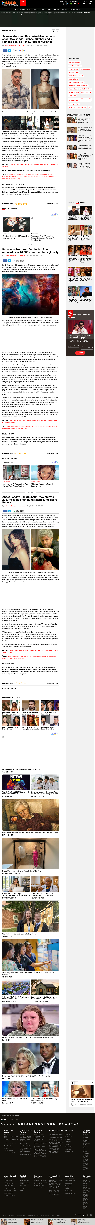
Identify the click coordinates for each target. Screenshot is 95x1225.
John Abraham (68, 1146)
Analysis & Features (85, 1138)
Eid (12, 174)
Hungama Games (69, 1187)
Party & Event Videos (39, 1185)
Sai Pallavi (14, 428)
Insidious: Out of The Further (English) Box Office (56, 1143)
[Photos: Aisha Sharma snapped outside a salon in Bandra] (30, 123)
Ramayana (53, 426)
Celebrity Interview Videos (40, 1182)
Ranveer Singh (68, 1136)
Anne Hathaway (86, 92)
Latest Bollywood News (76, 76)
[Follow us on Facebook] (67, 3)
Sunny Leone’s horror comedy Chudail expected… (30, 728)
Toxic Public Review (39, 1134)
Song (18, 178)
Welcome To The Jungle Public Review (40, 1144)
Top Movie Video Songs (40, 1180)
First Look (22, 1187)
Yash (25, 428)
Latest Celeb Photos (25, 1182)
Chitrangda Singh (74, 104)
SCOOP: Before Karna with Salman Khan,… (49, 713)
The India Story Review (25, 1154)
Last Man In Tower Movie (10, 1143)
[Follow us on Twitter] (75, 3)
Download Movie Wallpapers (85, 1207)
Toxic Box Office (86, 69)
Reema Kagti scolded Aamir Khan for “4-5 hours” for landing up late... (85, 238)
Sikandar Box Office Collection (22, 170)
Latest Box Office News (9, 1183)
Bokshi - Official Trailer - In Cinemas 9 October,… (55, 1189)
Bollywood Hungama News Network (15, 45)
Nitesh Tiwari (33, 426)
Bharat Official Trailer (70, 1193)
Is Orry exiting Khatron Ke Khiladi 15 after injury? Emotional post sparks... (85, 218)
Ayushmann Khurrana (70, 1148)
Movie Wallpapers (24, 1188)
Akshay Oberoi (73, 89)
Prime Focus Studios (44, 426)
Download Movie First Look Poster (86, 1195)
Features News (73, 79)
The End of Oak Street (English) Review (25, 1141)
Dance (9, 174)
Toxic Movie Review (74, 62)
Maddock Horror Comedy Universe (42, 656)
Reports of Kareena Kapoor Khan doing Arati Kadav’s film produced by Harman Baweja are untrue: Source (85, 148)
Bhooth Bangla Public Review (39, 1147)
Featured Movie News (9, 1182)
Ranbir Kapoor (6, 428)
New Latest (38, 1177)
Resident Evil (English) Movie (11, 1152)
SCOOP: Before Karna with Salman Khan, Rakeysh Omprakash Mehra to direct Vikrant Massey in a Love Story (85, 138)
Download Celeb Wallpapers (85, 1184)
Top (69, 1130)
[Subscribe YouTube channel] (78, 4)
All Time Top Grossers (86, 1141)
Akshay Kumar (68, 1133)
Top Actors (85, 1151)
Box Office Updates (8, 1185)
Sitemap (67, 1188)
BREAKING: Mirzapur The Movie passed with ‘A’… (10, 713)
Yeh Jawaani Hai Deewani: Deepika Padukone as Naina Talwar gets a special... (73, 258)
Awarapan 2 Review (24, 1143)
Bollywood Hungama (6, 12)
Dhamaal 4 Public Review (40, 1142)
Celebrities (13, 1119)
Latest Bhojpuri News (70, 1180)
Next (56, 123)
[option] (82, 1095)
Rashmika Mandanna (34, 176)
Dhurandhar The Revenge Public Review (40, 1150)
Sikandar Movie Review (42, 170)
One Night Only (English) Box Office (56, 1135)
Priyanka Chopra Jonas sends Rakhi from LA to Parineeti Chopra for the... (73, 279)
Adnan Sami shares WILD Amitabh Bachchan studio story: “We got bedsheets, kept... (86, 259)
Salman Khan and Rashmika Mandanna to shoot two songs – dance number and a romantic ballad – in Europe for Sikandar (48, 12)
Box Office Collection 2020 (85, 1168)
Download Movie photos (86, 1188)
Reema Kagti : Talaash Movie (77, 107)
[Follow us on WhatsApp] (71, 4)
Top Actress (86, 1153)
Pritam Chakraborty (21, 176)
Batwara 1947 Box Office (54, 1149)
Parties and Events (24, 1180)
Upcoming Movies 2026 (31, 192)
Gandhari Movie (73, 69)
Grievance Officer (49, 1215)
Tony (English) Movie (75, 66)
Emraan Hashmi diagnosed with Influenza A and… (30, 713)
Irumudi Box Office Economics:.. (78, 86)
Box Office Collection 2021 (85, 1164)
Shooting (20, 428)
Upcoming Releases (9, 1192)
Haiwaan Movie (7, 1145)
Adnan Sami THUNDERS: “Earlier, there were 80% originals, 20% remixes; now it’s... (86, 299)
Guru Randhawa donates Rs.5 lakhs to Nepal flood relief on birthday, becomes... (73, 218)
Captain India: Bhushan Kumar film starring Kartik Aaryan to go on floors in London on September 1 (84, 166)
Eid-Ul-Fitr (22, 174)
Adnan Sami (72, 95)
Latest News (80, 203)
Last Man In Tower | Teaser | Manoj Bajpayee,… (55, 1181)
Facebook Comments (9, 209)
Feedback (30, 1215)
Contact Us (39, 1215)
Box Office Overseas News (10, 1188)
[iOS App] (91, 1215)
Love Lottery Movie (8, 1150)
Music (37, 174)
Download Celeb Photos (86, 1181)
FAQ (58, 1215)
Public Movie (38, 1131)
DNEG (8, 426)
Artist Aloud (68, 1185)
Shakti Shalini (20, 658)
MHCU (54, 656)
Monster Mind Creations (18, 426)
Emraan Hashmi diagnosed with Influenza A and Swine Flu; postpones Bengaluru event (85, 130)
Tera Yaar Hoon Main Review (25, 1152)
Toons (21, 1190)
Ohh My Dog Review (25, 1145)
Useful (69, 1176)
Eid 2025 (16, 174)
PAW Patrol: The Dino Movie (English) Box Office (55, 1146)
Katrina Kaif (67, 1134)
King (20, 656)
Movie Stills (23, 1185)
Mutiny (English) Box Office (55, 1139)
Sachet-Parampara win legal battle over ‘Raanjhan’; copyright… (79, 337)
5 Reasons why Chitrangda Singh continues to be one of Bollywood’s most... (73, 238)
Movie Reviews (7, 1193)
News (14, 12)
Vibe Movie (6, 1148)
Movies (3, 1119)
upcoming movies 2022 (28, 442)
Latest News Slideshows (10, 1190)
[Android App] (88, 1215)
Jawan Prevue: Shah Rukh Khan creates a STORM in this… (81, 1100)
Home (4, 1215)
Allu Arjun (67, 1139)
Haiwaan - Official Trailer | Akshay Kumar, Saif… (55, 1195)
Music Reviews (68, 1192)
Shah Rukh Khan (11, 658)
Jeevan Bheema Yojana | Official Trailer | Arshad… (55, 1187)
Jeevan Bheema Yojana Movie (10, 1141)
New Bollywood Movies (35, 188)
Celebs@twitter (68, 1182)
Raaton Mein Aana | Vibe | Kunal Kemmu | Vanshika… (55, 1184)
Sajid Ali (43, 176)
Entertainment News (49, 190)
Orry (90, 107)
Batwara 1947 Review (25, 1139)
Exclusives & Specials (39, 1187)
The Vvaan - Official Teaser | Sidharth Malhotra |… (55, 1192)
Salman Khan (6, 178)
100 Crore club (85, 1147)
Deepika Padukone (69, 1138)
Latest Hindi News (69, 1178)
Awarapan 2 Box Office (54, 1148)
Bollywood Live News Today (12, 192)
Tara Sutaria (68, 1149)
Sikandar (13, 178)
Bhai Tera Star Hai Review (26, 1147)
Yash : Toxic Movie (85, 89)
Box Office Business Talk (10, 1187)
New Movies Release (17, 190)
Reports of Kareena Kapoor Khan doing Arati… (10, 728)
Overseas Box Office (86, 1144)
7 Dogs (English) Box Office (55, 1137)
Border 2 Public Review (40, 1155)
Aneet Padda (11, 656)
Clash (17, 656)
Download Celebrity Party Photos (86, 1191)
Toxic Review (23, 1134)
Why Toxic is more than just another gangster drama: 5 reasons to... (86, 278)
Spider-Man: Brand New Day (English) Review (26, 1149)
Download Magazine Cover (85, 1199)
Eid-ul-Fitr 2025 (30, 174)
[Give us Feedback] (84, 4)
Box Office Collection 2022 (85, 1160)
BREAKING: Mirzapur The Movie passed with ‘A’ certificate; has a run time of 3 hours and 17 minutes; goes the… (85, 120)
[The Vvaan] (11, 123)
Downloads (87, 1177)
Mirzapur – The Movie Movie (11, 1139)
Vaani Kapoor (68, 1141)
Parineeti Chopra (74, 92)
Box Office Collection (85, 1135)
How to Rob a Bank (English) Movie (11, 1137)
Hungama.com (68, 1183)
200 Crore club (85, 1149)
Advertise (11, 1215)
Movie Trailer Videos (39, 1183)
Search (80, 353)
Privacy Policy (21, 1215)
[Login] (90, 3)
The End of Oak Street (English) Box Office (54, 1152)
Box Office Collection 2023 (85, 1156)
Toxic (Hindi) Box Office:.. (76, 82)
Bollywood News (20, 188)
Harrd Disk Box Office (54, 1140)
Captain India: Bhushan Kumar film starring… (48, 728)
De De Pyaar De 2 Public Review (40, 1157)
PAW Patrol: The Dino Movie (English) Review (25, 1137)
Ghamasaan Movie (8, 1147)
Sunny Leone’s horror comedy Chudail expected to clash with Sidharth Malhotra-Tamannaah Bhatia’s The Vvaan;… (85, 156)
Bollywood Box (86, 1131)
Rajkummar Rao (69, 1151)
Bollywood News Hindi (33, 190)
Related (71, 203)
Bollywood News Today (10, 442)
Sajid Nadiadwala (51, 176)
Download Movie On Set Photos (86, 1203)
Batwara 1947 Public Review (39, 1137)
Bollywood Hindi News (9, 1195)
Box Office (56, 1130)
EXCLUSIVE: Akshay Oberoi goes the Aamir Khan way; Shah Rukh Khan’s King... (73, 299)
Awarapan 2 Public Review (38, 1140)
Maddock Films (26, 656)
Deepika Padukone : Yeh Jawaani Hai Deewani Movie (80, 99)
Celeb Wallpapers (24, 1183)
